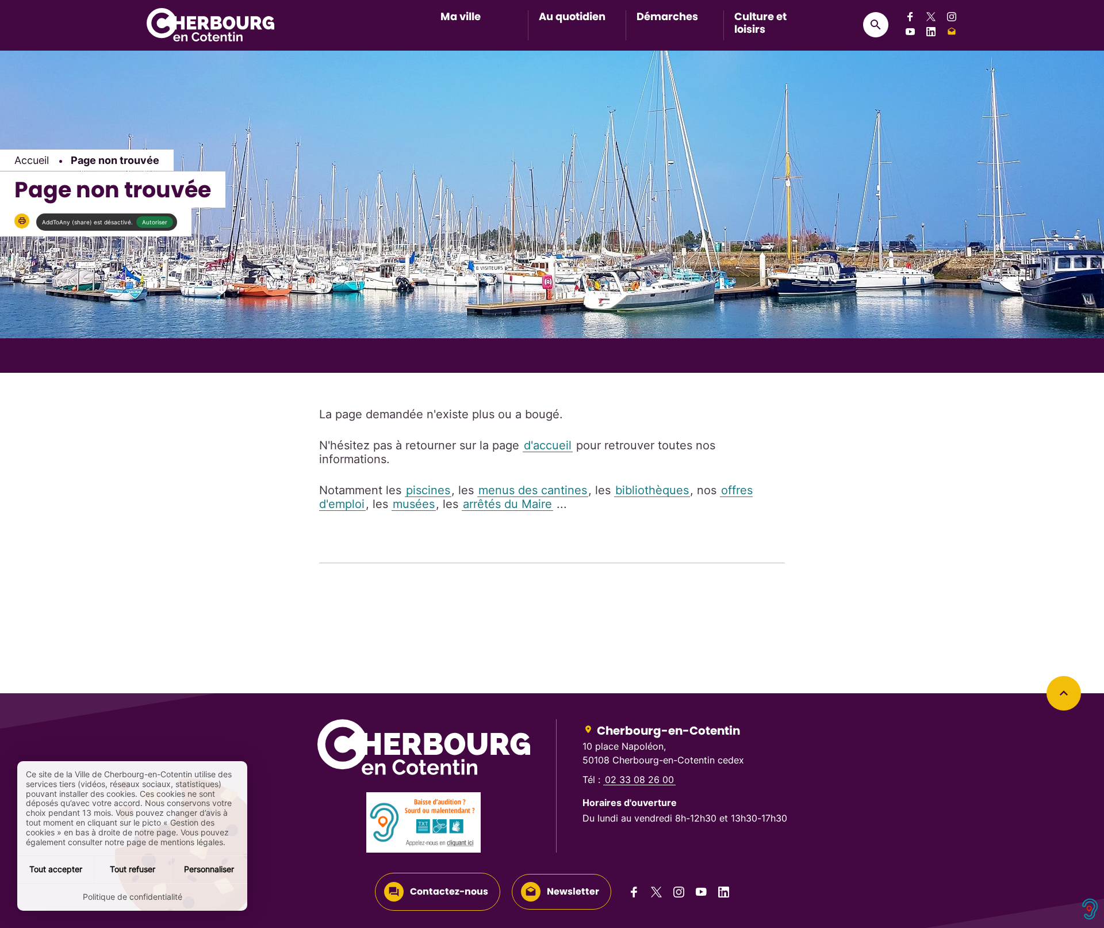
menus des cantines (532, 490)
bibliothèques (652, 490)
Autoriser (154, 222)
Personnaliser (209, 869)
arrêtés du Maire (507, 504)
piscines (428, 490)
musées (414, 504)
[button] (21, 220)
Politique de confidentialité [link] (132, 897)
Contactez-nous (449, 891)
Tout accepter (55, 869)
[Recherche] (875, 24)
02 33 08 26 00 (639, 779)
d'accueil (548, 445)
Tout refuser (132, 869)
